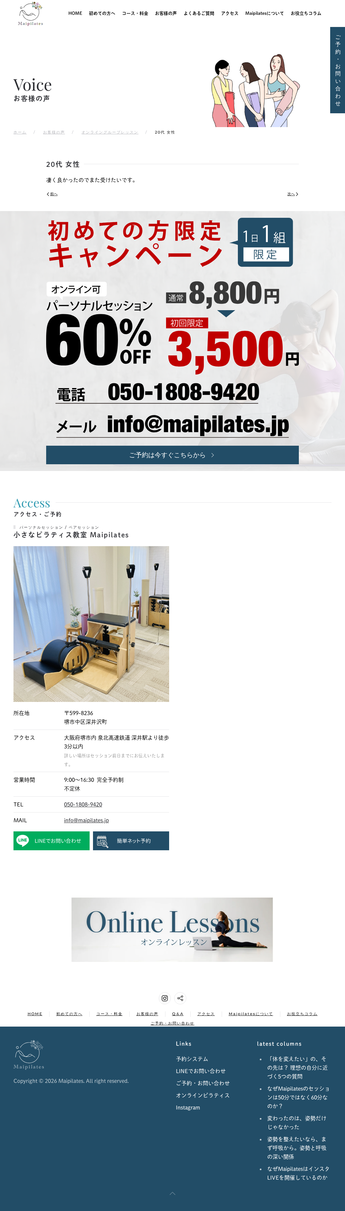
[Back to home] (30, 13)
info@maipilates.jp (86, 820)
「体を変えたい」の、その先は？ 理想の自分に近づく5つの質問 (297, 1067)
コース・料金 (109, 1013)
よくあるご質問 (199, 13)
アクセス (230, 13)
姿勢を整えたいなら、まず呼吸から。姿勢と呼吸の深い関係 (296, 1147)
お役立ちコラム (306, 13)
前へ (54, 193)
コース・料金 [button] (135, 13)
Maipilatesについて (264, 13)
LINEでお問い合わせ (201, 1071)
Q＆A (178, 1013)
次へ (291, 193)
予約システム (192, 1059)
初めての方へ (102, 13)
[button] (172, 1193)
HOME (75, 13)
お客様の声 (166, 13)
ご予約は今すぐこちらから (167, 455)
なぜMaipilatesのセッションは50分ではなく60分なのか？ (298, 1097)
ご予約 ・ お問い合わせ (338, 70)
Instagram (188, 1107)
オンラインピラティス (203, 1095)
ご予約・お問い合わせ (172, 1023)
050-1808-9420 (83, 804)
